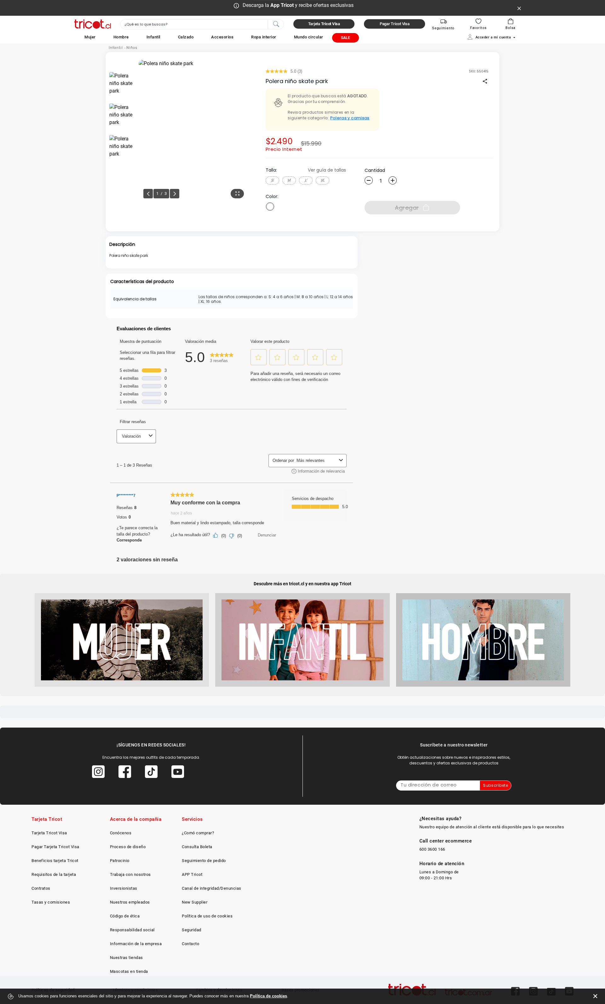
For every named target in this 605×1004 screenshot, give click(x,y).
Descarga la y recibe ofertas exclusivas (298, 5)
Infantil (116, 47)
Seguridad (191, 929)
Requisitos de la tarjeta (54, 874)
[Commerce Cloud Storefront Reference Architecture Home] (92, 24)
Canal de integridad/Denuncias (211, 888)
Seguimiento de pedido (204, 860)
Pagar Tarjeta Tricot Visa (55, 846)
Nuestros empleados (130, 902)
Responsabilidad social (132, 929)
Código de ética (125, 916)
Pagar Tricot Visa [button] (395, 23)
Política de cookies (268, 996)
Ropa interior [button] (263, 37)
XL (323, 180)
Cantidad (375, 170)
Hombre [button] (121, 37)
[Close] (519, 8)
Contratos (41, 888)
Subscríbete (495, 785)
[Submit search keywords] (276, 23)
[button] (90, 37)
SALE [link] (345, 38)
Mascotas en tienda (129, 971)
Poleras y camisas (350, 118)
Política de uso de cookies (207, 916)
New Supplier (194, 902)
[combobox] (202, 24)
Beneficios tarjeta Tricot (55, 860)
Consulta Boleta (197, 846)
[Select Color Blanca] (270, 206)
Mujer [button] (90, 37)
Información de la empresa (136, 943)
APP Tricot (192, 874)
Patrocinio (120, 860)
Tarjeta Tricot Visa (49, 833)
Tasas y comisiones (51, 902)
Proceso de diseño (128, 846)
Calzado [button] (186, 37)
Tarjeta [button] (324, 23)
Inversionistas (123, 888)
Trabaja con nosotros (130, 874)
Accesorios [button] (222, 37)
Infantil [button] (153, 37)
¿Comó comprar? (198, 833)
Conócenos (121, 833)
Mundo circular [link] (308, 37)
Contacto (190, 943)
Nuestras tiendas (126, 957)
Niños (131, 47)
